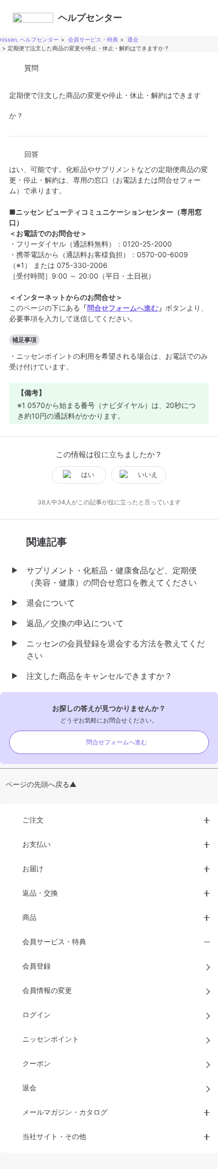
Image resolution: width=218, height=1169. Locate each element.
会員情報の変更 (47, 990)
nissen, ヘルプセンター (29, 39)
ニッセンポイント (50, 1039)
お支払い (36, 844)
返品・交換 (40, 892)
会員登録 (36, 965)
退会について (50, 603)
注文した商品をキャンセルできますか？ (99, 676)
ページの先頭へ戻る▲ (41, 784)
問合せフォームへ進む (116, 742)
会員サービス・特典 (93, 39)
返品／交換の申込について (75, 623)
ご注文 (33, 819)
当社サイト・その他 (54, 1136)
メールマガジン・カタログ (64, 1112)
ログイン (36, 1014)
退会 (132, 39)
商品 (29, 917)
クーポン (36, 1063)
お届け (33, 868)
